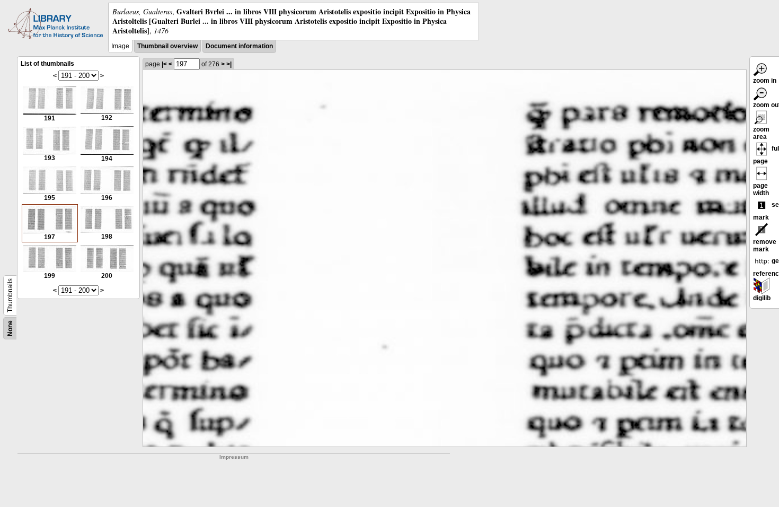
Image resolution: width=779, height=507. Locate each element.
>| (229, 64)
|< (164, 64)
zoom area (761, 133)
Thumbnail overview (167, 46)
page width (761, 189)
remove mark (764, 245)
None (10, 328)
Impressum (234, 457)
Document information (239, 46)
